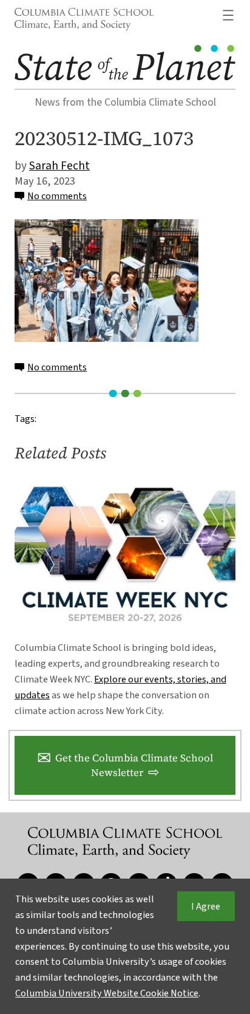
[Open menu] (228, 15)
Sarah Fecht (59, 165)
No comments (57, 196)
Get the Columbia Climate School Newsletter (134, 765)
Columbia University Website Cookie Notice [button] (106, 993)
